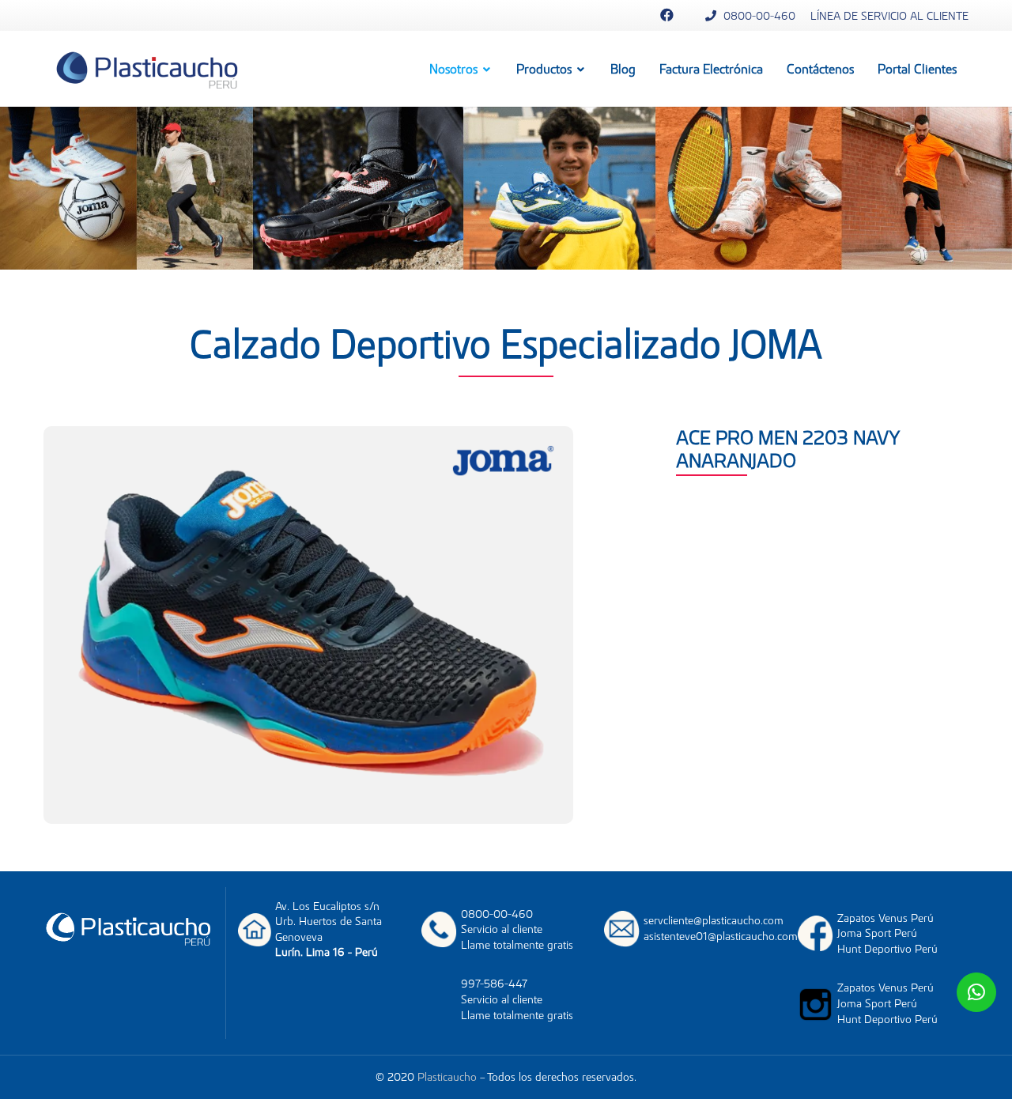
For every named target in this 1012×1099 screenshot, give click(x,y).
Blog (623, 69)
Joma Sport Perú (877, 933)
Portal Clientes (917, 69)
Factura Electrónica (711, 69)
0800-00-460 (757, 16)
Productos (545, 69)
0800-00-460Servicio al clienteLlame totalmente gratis (517, 929)
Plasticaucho (447, 1077)
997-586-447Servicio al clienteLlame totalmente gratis (517, 999)
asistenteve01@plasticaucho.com (721, 936)
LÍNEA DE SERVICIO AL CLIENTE (889, 16)
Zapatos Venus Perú (885, 918)
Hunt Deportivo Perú (887, 949)
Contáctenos (820, 69)
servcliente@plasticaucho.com (714, 920)
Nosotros (455, 69)
